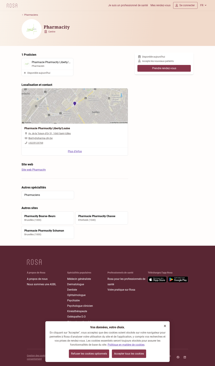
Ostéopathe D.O (76, 316)
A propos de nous (37, 279)
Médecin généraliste (79, 279)
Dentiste (72, 289)
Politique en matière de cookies (126, 344)
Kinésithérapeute (77, 311)
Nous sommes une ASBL (41, 284)
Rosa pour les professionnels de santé (126, 281)
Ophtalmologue (76, 295)
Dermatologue (75, 284)
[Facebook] (178, 357)
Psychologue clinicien (80, 305)
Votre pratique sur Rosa (121, 289)
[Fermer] (165, 326)
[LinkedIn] (185, 357)
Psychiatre (73, 300)
